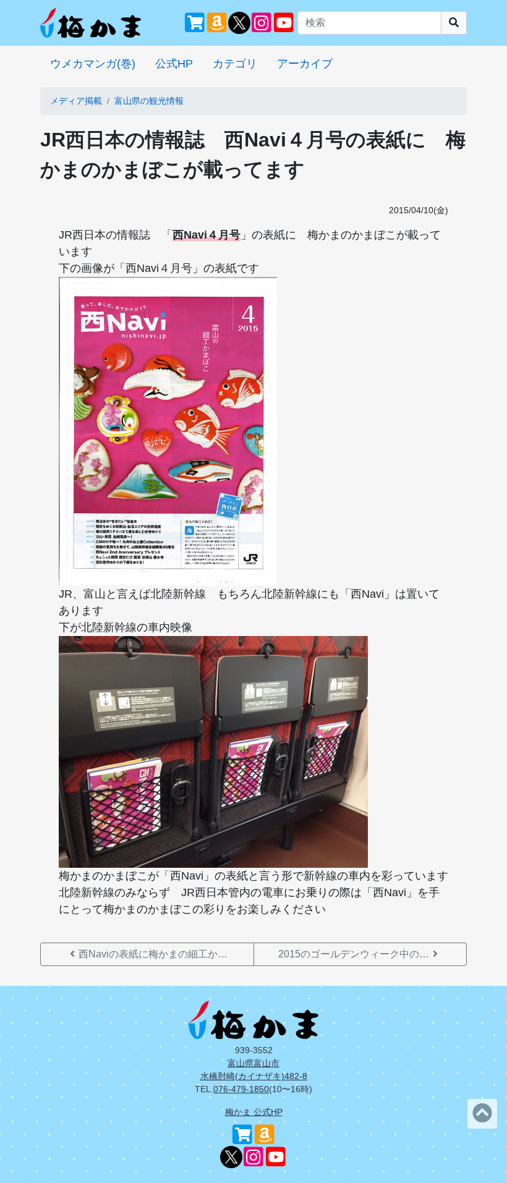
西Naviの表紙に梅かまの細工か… (153, 954)
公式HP (174, 63)
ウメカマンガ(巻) (92, 63)
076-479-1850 (241, 1089)
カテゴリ (235, 63)
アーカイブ (305, 63)
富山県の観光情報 (149, 101)
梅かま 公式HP (254, 1112)
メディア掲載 (76, 101)
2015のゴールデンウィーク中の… (353, 954)
